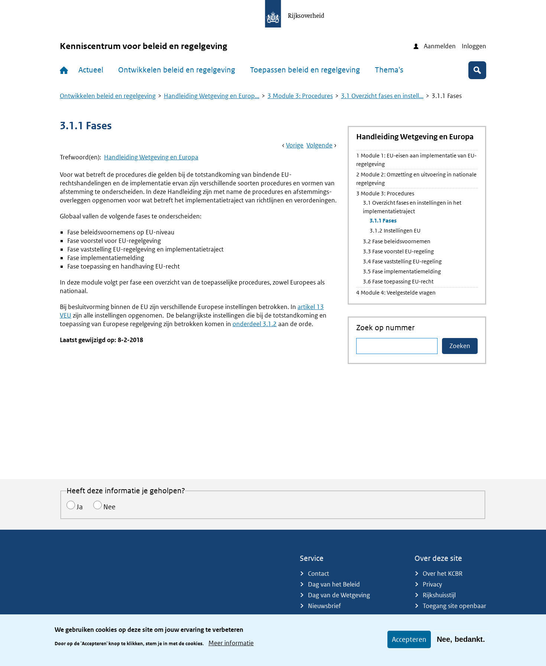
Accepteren (409, 639)
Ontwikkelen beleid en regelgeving (176, 69)
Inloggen (474, 46)
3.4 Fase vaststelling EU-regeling (402, 261)
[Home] (65, 70)
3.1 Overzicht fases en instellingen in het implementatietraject (412, 207)
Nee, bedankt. (461, 639)
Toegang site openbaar (454, 606)
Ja (80, 507)
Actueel (90, 69)
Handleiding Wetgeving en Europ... (211, 96)
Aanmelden (440, 46)
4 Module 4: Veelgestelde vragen (396, 292)
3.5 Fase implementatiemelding (402, 271)
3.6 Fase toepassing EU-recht (398, 281)
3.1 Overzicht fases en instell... (382, 96)
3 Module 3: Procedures (300, 96)
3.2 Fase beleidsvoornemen (396, 241)
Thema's (389, 69)
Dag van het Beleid (334, 584)
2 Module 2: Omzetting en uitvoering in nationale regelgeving (416, 178)
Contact (318, 573)
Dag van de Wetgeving (339, 595)
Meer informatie (231, 643)
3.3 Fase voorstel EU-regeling (398, 251)
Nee (109, 507)
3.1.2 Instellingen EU (395, 230)
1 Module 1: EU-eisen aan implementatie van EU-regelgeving (416, 160)
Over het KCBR (442, 573)
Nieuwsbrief (324, 606)
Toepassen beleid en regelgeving (305, 69)
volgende (319, 145)
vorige (294, 145)
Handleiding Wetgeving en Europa (151, 157)
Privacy (432, 584)
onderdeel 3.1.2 (255, 324)
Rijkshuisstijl (439, 595)
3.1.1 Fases (383, 220)
